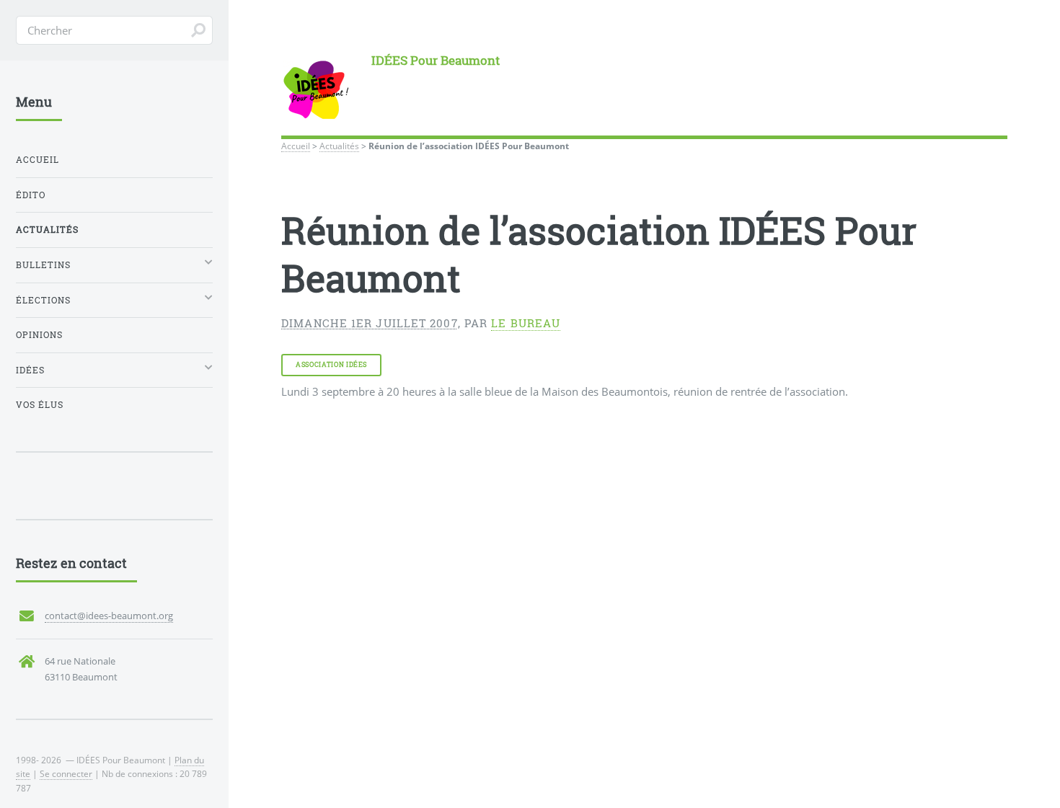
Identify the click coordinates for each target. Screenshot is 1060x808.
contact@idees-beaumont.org (109, 615)
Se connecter (66, 773)
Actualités (339, 145)
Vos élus (39, 404)
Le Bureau (525, 323)
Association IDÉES (331, 364)
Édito (30, 195)
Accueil (295, 145)
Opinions (39, 334)
